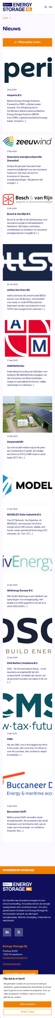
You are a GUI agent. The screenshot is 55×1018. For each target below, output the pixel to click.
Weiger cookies (27, 1012)
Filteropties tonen (28, 42)
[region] (27, 996)
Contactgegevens (12, 964)
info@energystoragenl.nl (15, 958)
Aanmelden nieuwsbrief (20, 974)
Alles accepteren (27, 1004)
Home (5, 18)
